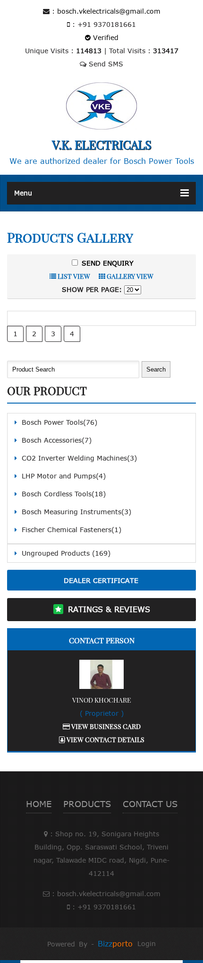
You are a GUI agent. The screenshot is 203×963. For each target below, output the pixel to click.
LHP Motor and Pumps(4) (64, 476)
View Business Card (105, 726)
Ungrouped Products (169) (66, 553)
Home (38, 804)
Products (87, 804)
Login (146, 943)
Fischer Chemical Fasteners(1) (71, 530)
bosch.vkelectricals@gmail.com (109, 11)
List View (73, 276)
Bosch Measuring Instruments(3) (76, 512)
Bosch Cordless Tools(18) (64, 494)
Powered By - (90, 944)
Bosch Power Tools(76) (59, 422)
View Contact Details (104, 739)
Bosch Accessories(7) (57, 440)
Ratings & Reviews (109, 609)
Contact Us (150, 804)
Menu (23, 193)
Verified (104, 37)
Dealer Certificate (101, 580)
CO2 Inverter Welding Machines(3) (79, 458)
